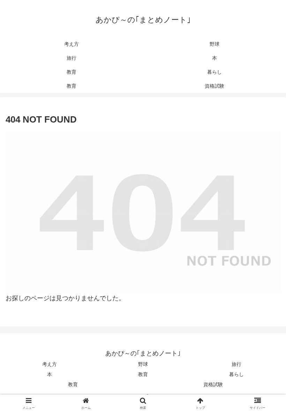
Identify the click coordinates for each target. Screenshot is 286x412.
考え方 (49, 364)
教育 (143, 374)
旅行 (236, 364)
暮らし (236, 374)
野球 (143, 364)
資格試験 (213, 384)
